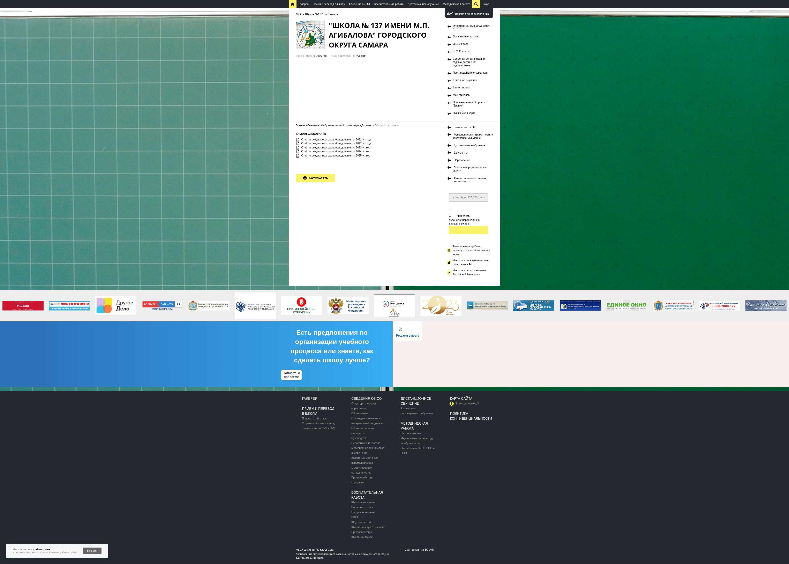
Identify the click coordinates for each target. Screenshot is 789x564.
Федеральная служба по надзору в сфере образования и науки (471, 250)
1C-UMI (429, 549)
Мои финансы (461, 94)
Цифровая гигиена (362, 512)
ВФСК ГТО (358, 517)
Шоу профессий (361, 522)
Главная (301, 125)
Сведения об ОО (359, 4)
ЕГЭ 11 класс (461, 51)
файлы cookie (41, 549)
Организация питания (466, 36)
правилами (463, 215)
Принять (92, 550)
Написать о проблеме (291, 375)
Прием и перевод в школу (329, 4)
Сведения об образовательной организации (333, 125)
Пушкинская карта (464, 113)
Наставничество (411, 433)
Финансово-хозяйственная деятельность (469, 180)
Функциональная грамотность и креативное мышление (473, 136)
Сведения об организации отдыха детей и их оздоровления (469, 62)
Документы (367, 125)
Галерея (304, 4)
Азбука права (461, 87)
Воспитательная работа (389, 4)
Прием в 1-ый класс (314, 418)
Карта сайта (461, 398)
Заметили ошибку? (467, 403)
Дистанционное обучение (423, 4)
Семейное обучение (465, 80)
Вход (486, 4)
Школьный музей (362, 537)
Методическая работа (456, 4)
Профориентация (362, 532)
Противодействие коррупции (470, 72)
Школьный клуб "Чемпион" (368, 527)
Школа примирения (363, 502)
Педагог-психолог (362, 507)
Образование (462, 160)
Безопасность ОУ (464, 127)
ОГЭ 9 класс (460, 43)
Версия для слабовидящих (472, 13)
